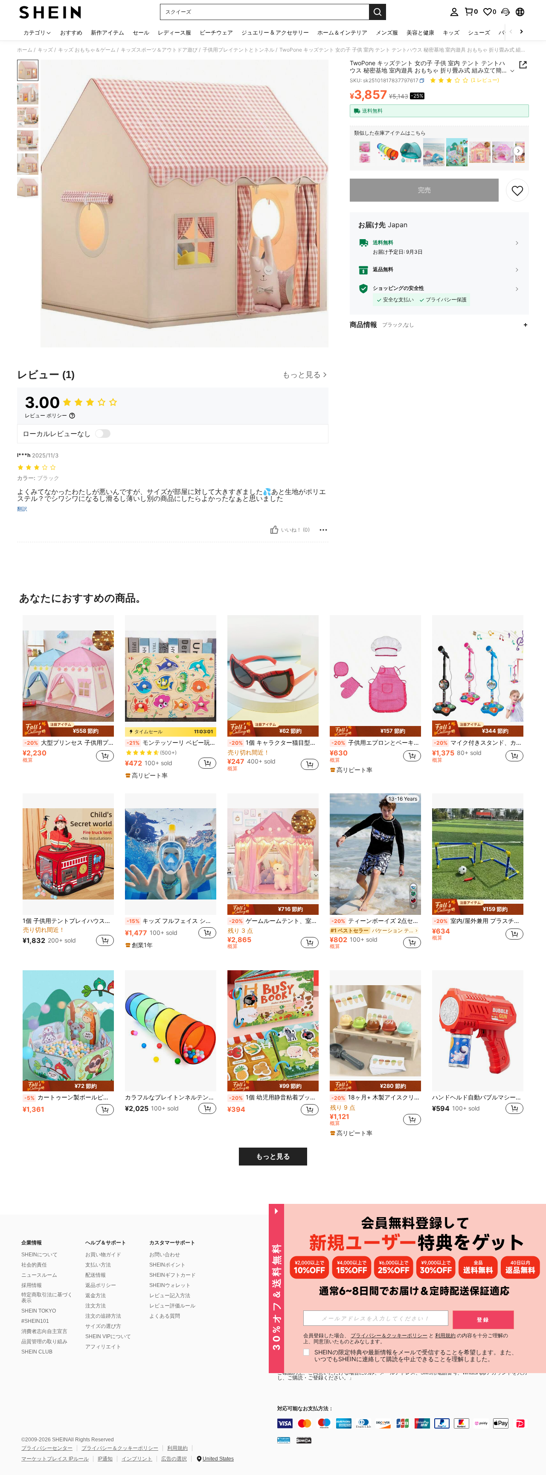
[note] (68, 728)
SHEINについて (39, 1255)
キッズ (45, 50)
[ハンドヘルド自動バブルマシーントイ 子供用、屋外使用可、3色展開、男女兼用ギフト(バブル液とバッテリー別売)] (477, 1031)
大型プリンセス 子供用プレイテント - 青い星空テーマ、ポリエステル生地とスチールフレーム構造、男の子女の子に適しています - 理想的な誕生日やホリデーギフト (69, 742)
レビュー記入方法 (169, 1296)
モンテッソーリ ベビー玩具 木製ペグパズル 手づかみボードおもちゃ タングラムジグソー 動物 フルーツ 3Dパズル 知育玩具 (171, 742)
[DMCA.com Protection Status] (303, 1440)
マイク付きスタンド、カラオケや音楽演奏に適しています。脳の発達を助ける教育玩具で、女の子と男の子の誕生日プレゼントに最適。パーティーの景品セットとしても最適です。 (478, 742)
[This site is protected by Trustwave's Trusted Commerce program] (283, 1440)
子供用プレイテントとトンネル (238, 50)
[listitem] (364, 152)
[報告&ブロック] (323, 530)
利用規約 (177, 1448)
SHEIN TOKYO (38, 1311)
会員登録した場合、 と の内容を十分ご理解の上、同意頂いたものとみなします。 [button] (405, 1339)
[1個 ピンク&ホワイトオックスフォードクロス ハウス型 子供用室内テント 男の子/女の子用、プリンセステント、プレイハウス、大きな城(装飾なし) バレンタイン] (503, 152)
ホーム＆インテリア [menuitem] (342, 32)
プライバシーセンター (47, 1448)
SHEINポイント (167, 1265)
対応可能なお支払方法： (305, 1408)
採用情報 (31, 1285)
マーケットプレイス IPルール (55, 1459)
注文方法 (95, 1306)
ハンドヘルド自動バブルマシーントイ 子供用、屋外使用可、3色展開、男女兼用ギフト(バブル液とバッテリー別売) (477, 1097)
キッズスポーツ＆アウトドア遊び (159, 50)
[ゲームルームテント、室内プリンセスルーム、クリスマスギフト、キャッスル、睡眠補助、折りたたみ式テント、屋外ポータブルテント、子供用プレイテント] (480, 152)
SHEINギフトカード (172, 1275)
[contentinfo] (405, 1423)
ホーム (24, 50)
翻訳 (22, 509)
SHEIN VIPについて (108, 1336)
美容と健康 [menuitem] (420, 32)
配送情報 (95, 1275)
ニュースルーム (39, 1275)
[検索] (377, 12)
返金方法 (95, 1296)
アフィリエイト (103, 1347)
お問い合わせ (164, 1255)
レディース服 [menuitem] (174, 32)
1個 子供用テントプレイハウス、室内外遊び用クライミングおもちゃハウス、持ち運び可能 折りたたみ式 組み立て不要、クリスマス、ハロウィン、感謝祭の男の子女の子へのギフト (68, 920)
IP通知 (105, 1459)
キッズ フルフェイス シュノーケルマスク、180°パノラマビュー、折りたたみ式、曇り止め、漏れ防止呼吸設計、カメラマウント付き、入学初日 (171, 920)
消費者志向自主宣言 (44, 1331)
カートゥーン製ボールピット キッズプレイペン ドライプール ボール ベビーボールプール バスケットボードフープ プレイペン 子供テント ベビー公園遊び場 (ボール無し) (69, 1097)
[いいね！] (274, 530)
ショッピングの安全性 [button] (398, 289)
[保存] (517, 190)
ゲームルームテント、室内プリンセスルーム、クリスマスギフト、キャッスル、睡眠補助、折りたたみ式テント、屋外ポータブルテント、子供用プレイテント (274, 920)
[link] (471, 11)
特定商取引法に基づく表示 (47, 1298)
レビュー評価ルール (172, 1306)
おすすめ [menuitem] (71, 32)
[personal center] (454, 12)
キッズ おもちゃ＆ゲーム (87, 50)
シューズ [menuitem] (479, 32)
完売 (424, 190)
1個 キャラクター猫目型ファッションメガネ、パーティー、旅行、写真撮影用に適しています (274, 742)
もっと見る (273, 1156)
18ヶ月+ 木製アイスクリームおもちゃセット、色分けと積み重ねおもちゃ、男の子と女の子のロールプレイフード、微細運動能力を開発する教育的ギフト (376, 1097)
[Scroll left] (511, 32)
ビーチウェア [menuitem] (216, 32)
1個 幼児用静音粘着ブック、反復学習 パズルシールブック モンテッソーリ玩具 (274, 1097)
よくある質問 (164, 1316)
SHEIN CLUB (36, 1352)
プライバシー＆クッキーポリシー (119, 1448)
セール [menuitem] (141, 32)
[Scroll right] (521, 32)
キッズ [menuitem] (451, 32)
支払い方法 (98, 1265)
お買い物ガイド (103, 1255)
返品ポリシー (100, 1285)
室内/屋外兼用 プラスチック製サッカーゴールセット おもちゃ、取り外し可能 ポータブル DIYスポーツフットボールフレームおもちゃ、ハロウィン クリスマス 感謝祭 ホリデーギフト (478, 920)
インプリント (137, 1459)
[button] (505, 12)
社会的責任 (34, 1265)
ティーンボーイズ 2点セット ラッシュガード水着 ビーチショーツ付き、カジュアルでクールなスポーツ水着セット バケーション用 (376, 920)
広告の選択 (174, 1459)
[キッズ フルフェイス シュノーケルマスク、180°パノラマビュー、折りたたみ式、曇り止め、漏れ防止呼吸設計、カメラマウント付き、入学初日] (170, 854)
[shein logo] (50, 12)
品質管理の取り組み (44, 1342)
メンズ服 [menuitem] (387, 32)
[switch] (102, 433)
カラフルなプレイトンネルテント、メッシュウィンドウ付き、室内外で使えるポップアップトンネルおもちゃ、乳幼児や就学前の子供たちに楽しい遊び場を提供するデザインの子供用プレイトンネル (170, 1097)
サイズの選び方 (103, 1326)
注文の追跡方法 (103, 1316)
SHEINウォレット (170, 1285)
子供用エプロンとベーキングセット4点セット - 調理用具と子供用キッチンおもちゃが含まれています (376, 742)
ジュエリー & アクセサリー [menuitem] (275, 32)
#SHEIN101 (35, 1321)
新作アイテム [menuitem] (107, 32)
